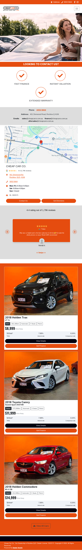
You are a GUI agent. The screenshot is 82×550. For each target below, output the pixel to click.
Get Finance (41, 346)
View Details (41, 341)
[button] (76, 9)
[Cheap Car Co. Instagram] (78, 2)
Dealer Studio (18, 548)
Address (56, 2)
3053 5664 (68, 2)
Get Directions (58, 201)
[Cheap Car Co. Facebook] (75, 2)
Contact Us (23, 201)
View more (41, 237)
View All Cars (42, 526)
